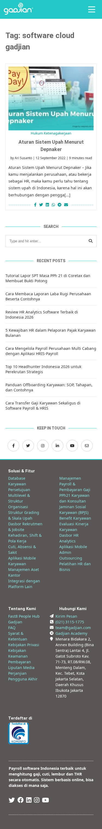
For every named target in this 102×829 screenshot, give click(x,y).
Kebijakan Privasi (23, 644)
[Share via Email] (67, 205)
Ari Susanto (23, 158)
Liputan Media (21, 667)
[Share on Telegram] (59, 205)
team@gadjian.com (73, 627)
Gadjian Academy (71, 633)
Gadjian (15, 621)
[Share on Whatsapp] (53, 205)
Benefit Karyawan (75, 518)
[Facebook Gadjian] (13, 445)
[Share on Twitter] (41, 205)
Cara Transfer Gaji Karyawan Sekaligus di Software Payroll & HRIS (43, 405)
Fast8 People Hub (24, 616)
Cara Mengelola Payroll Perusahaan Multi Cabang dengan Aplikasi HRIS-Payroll (50, 351)
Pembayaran (19, 661)
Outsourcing (70, 558)
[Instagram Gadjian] (43, 445)
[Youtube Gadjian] (45, 800)
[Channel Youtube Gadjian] (72, 445)
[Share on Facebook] (34, 205)
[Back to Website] (18, 13)
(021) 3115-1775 (69, 621)
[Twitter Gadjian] (28, 445)
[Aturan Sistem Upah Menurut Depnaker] (51, 98)
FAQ (12, 627)
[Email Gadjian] (87, 445)
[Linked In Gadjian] (29, 800)
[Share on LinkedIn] (47, 205)
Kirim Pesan (66, 616)
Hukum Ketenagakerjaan (51, 133)
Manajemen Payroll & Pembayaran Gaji (74, 484)
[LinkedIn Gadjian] (57, 445)
